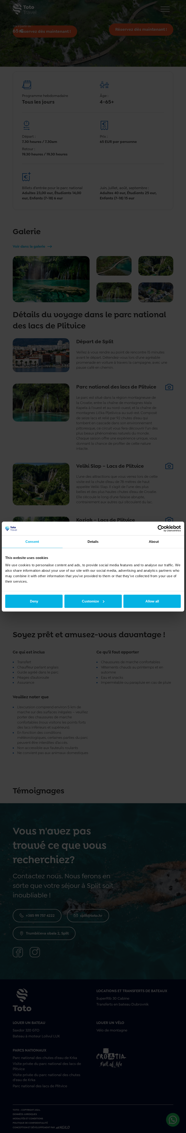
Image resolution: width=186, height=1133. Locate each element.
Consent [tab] (32, 542)
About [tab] (154, 542)
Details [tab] (93, 542)
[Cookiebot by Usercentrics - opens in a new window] (161, 528)
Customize (90, 601)
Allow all (152, 601)
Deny (34, 601)
